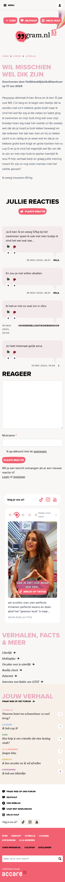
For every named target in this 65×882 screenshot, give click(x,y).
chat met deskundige (19, 809)
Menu (11, 5)
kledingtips (9, 658)
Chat (12, 20)
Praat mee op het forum (16, 701)
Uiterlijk (30, 56)
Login (5, 477)
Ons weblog (13, 803)
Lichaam (44, 836)
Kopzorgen (9, 840)
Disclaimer (44, 847)
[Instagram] (48, 500)
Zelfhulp (31, 20)
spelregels (40, 451)
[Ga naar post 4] (29, 515)
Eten (5, 836)
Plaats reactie (35, 211)
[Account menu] (60, 5)
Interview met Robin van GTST (20, 682)
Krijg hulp (53, 20)
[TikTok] (41, 500)
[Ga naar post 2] (16, 515)
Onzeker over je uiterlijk (16, 664)
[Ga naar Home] (32, 37)
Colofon (29, 847)
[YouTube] (55, 500)
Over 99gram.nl (11, 847)
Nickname (9, 435)
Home (5, 56)
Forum (17, 56)
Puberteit (7, 676)
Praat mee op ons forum (21, 791)
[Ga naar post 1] (10, 515)
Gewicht (16, 836)
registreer (19, 477)
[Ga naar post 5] (36, 515)
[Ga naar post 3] (23, 515)
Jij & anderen (27, 840)
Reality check (10, 670)
